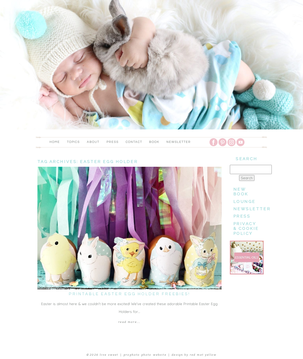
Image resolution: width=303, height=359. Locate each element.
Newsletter (178, 142)
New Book (240, 191)
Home (54, 142)
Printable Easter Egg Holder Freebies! (129, 294)
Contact (134, 142)
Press (113, 142)
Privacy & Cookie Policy (246, 228)
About (93, 142)
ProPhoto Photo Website (145, 354)
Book (154, 142)
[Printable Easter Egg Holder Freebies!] (129, 228)
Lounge (244, 201)
